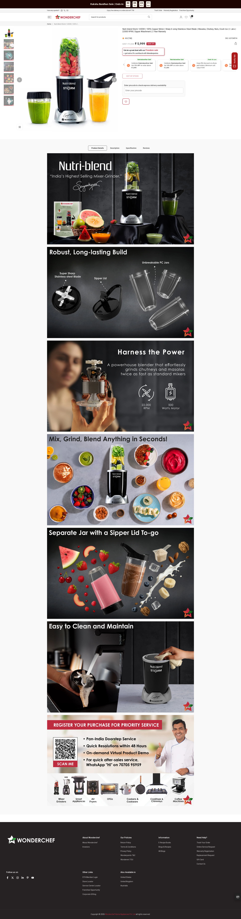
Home (49, 24)
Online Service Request (206, 847)
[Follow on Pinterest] (27, 878)
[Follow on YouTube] (32, 878)
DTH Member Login (90, 877)
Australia (124, 886)
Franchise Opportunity (186, 10)
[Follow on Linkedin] (22, 878)
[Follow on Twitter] (12, 878)
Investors (86, 847)
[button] (123, 38)
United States (125, 877)
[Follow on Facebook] (7, 878)
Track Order (158, 10)
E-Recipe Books (165, 843)
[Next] (114, 79)
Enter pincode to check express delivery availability (145, 85)
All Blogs (162, 851)
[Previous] (19, 79)
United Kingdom (126, 881)
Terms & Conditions (128, 847)
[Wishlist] (187, 17)
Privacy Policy (125, 851)
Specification (131, 148)
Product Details (97, 148)
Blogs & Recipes (165, 847)
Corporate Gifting (89, 894)
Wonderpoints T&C (127, 855)
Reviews (146, 148)
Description (114, 148)
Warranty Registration (171, 10)
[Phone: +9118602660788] (65, 10)
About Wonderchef (90, 843)
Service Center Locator (91, 886)
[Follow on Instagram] (17, 878)
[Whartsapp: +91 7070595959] (62, 10)
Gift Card (200, 860)
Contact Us (201, 864)
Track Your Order (203, 843)
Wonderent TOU (126, 860)
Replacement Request (205, 855)
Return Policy (125, 843)
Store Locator (87, 881)
